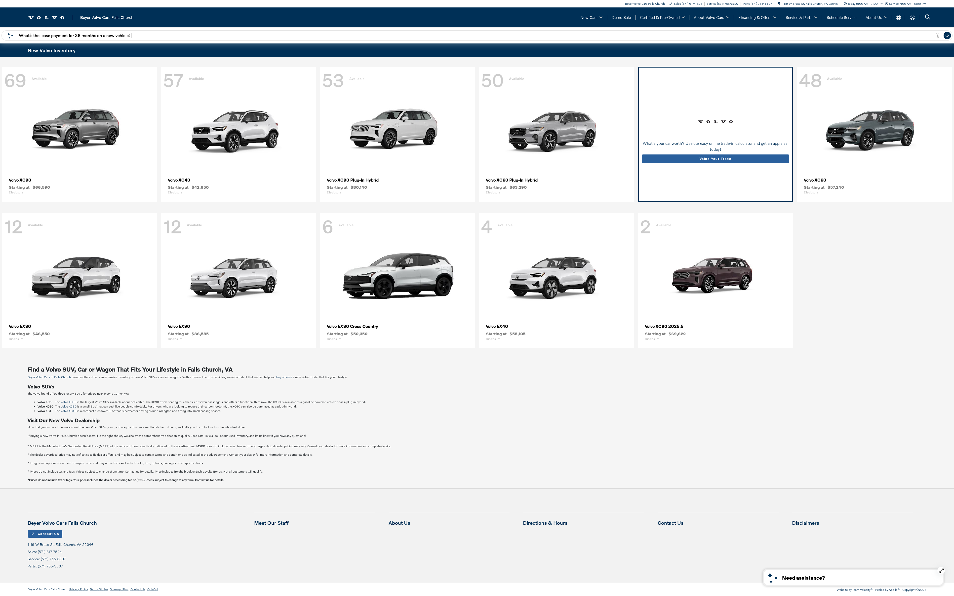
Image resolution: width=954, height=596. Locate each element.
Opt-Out (152, 589)
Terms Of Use (99, 589)
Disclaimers (805, 523)
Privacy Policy (78, 589)
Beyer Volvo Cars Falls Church (47, 589)
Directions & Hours (545, 523)
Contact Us (48, 534)
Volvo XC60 (69, 406)
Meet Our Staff (271, 523)
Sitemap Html (119, 589)
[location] (779, 3)
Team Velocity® (862, 590)
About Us (399, 523)
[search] (927, 17)
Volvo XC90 (69, 402)
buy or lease (284, 377)
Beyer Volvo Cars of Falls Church (49, 377)
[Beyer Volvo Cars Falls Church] (81, 16)
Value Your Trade (715, 159)
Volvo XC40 (69, 411)
